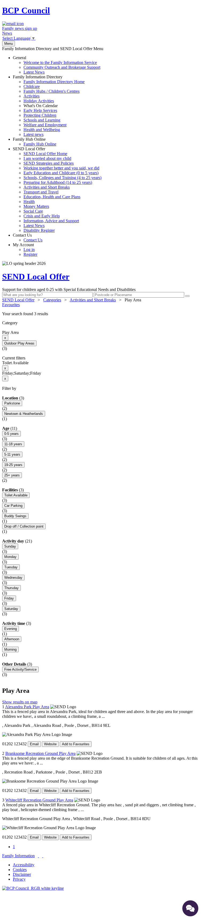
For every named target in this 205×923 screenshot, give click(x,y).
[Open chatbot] (190, 908)
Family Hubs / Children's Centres (51, 91)
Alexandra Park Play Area (27, 707)
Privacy (19, 879)
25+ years (12, 475)
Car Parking (13, 506)
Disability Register (39, 230)
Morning (10, 649)
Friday (9, 598)
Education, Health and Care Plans (51, 197)
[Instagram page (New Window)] (42, 855)
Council (26, 10)
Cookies (20, 869)
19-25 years (13, 465)
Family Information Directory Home (54, 81)
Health (29, 201)
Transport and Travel (40, 192)
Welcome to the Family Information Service (60, 62)
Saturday (11, 609)
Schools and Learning (41, 120)
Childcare (31, 86)
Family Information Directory (49, 106)
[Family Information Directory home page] (33, 888)
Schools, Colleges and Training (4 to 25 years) (62, 177)
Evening (10, 629)
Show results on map (19, 702)
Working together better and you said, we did (61, 168)
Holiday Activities (38, 101)
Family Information (18, 855)
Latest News (34, 72)
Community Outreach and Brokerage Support (61, 67)
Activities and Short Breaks (46, 187)
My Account (25, 249)
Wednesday (13, 578)
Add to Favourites (75, 744)
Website (50, 744)
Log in (29, 249)
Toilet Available (15, 495)
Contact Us (27, 237)
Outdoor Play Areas (19, 343)
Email (34, 744)
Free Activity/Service (20, 669)
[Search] (187, 296)
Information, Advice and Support (51, 220)
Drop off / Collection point (24, 526)
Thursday (11, 588)
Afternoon (11, 639)
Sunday (10, 546)
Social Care (33, 211)
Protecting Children (39, 115)
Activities (31, 96)
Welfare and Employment (44, 125)
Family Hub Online (34, 141)
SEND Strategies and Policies (48, 163)
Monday (10, 557)
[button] (102, 313)
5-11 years (12, 454)
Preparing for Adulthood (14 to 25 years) (57, 182)
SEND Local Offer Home (45, 153)
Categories (52, 300)
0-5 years (11, 434)
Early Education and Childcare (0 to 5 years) (60, 173)
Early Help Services (40, 110)
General (56, 64)
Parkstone (12, 403)
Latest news (33, 134)
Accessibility (23, 865)
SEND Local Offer (57, 190)
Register (30, 254)
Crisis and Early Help (41, 216)
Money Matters (36, 206)
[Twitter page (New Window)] (38, 855)
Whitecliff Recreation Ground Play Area (39, 800)
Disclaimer (22, 874)
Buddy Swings (15, 516)
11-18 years (13, 444)
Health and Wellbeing (41, 129)
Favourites (11, 304)
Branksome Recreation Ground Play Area (40, 753)
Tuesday (11, 567)
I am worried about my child (47, 158)
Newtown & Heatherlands (23, 414)
